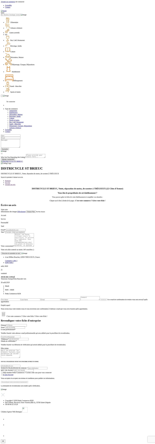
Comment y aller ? (11, 261)
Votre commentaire (7, 246)
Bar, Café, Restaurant (16, 122)
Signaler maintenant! (8, 159)
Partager (8, 181)
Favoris (7, 183)
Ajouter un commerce (8, 2)
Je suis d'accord (8, 375)
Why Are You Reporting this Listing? (13, 157)
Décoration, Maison (15, 114)
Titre (3, 232)
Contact (7, 7)
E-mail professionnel (35, 331)
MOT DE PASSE (7, 370)
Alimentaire (13, 111)
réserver (103, 299)
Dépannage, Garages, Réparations (20, 126)
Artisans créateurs (15, 128)
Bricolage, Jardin (15, 116)
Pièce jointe (5, 348)
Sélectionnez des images (9, 211)
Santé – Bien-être (15, 124)
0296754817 (9, 262)
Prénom (4, 325)
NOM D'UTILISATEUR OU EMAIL (14, 368)
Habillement (13, 112)
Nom (3, 327)
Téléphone (5, 339)
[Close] (2, 153)
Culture (11, 118)
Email (3, 230)
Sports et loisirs (14, 120)
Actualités (8, 5)
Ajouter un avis (10, 184)
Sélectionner (21, 211)
